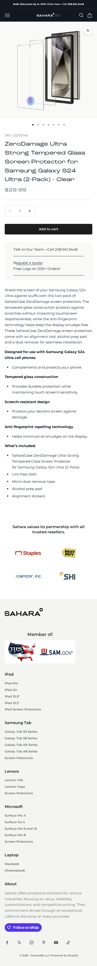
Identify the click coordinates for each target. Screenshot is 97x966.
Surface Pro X (15, 815)
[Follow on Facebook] (7, 942)
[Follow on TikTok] (68, 942)
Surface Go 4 (15, 822)
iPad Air (11, 690)
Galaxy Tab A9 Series (21, 745)
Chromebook (15, 870)
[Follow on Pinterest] (43, 942)
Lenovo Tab (14, 780)
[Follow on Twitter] (19, 942)
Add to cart (48, 229)
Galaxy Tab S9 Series (21, 731)
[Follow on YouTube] (56, 942)
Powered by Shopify (64, 955)
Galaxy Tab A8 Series (21, 751)
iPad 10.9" (12, 696)
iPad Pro (11, 683)
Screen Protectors (19, 758)
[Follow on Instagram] (31, 942)
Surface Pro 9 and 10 (21, 828)
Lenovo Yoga (15, 786)
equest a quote (29, 263)
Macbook (12, 864)
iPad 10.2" (12, 703)
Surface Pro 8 (15, 835)
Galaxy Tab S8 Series (21, 738)
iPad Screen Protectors (23, 709)
